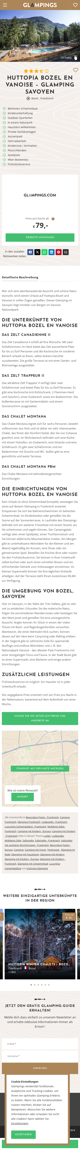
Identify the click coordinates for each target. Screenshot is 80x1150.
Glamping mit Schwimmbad (32, 863)
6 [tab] (48, 985)
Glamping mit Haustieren (25, 854)
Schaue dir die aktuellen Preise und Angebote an (40, 718)
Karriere (70, 1130)
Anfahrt (22, 797)
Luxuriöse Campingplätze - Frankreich (25, 826)
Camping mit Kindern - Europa (34, 831)
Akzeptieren (23, 1134)
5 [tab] (45, 985)
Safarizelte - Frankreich (47, 840)
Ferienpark (53, 849)
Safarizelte (28, 840)
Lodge (47, 836)
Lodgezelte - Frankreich (54, 822)
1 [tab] (31, 985)
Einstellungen (19, 1123)
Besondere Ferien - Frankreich (42, 817)
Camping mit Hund (35, 849)
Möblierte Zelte (13, 840)
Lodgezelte (58, 836)
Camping (19, 849)
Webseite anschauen (40, 237)
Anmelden (40, 1068)
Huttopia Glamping (37, 868)
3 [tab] (38, 985)
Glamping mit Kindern (52, 854)
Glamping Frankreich (28, 822)
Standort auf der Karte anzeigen (40, 769)
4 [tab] (41, 985)
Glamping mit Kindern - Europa (22, 859)
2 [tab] (34, 985)
